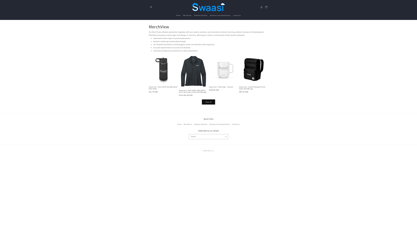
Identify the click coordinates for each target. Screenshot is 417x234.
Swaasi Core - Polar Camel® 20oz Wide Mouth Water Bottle (163, 88)
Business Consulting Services (219, 124)
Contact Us (236, 124)
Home (179, 124)
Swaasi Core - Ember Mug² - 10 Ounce (221, 87)
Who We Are (188, 124)
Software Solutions (201, 124)
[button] (151, 7)
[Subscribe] (225, 136)
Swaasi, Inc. (210, 150)
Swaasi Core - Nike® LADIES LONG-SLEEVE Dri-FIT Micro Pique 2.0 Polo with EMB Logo (192, 91)
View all (208, 102)
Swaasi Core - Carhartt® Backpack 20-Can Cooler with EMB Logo (252, 88)
